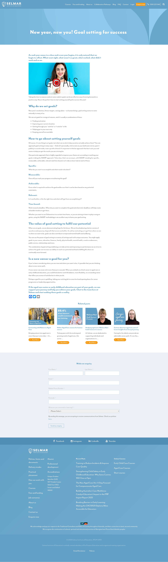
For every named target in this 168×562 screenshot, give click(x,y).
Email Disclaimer (79, 551)
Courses (68, 4)
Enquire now (140, 4)
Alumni (51, 459)
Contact (126, 4)
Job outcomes (34, 497)
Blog (114, 4)
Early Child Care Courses (124, 463)
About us (89, 4)
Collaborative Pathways (102, 4)
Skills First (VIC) (53, 485)
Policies (92, 551)
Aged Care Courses (122, 468)
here (50, 419)
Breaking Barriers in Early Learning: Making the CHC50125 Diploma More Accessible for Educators (92, 505)
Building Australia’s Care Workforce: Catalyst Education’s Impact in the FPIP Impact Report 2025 (92, 494)
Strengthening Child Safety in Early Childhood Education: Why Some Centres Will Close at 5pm (93, 474)
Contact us (33, 512)
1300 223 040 (155, 4)
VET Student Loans (54, 482)
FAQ (119, 4)
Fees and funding (78, 4)
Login (132, 4)
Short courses (119, 473)
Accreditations (54, 472)
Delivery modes (35, 467)
